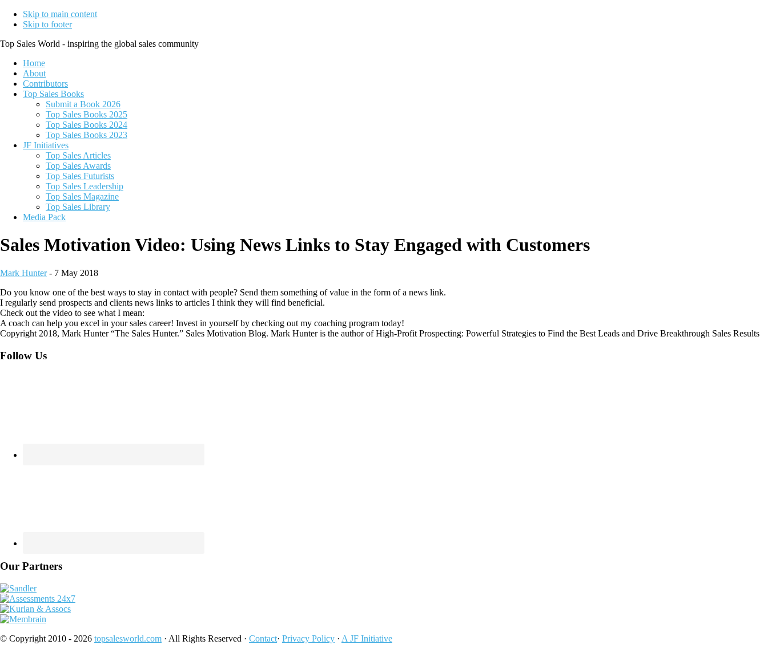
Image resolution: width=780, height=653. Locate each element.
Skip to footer (47, 24)
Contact (263, 638)
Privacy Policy (308, 638)
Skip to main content (60, 14)
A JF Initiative (366, 638)
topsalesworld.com (128, 638)
